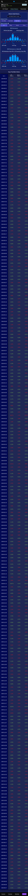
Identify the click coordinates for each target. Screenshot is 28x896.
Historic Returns (14, 9)
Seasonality (23, 9)
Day (3, 75)
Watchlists (17, 894)
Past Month (10, 20)
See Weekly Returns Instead (14, 16)
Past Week (4, 20)
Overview (10, 894)
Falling (10, 25)
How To (24, 894)
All (3, 25)
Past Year (17, 20)
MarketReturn (18, 75)
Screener (3, 894)
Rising (24, 25)
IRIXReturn (11, 75)
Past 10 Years (24, 20)
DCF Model (5, 9)
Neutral (17, 25)
